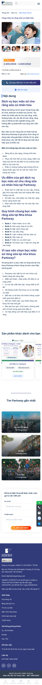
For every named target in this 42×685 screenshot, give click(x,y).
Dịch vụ (14, 13)
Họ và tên (7, 501)
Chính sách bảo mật (9, 616)
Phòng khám (21, 683)
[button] (40, 363)
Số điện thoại (8, 514)
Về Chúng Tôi (7, 599)
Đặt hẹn (29, 683)
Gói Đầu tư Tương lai (18, 364)
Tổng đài (36, 683)
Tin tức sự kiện (7, 608)
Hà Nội (4, 635)
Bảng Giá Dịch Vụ (8, 603)
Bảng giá (13, 683)
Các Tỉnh (5, 639)
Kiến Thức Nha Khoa (9, 612)
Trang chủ (5, 13)
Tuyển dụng (6, 620)
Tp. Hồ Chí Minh (7, 630)
